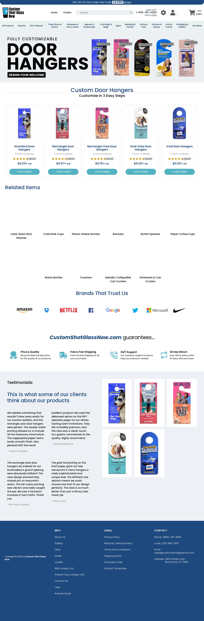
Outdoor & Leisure (157, 25)
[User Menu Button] (163, 13)
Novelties (197, 25)
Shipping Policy (113, 556)
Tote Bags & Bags (106, 25)
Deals (54, 12)
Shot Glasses (36, 25)
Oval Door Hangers (179, 146)
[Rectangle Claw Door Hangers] (102, 123)
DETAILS (127, 2)
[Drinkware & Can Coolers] (150, 253)
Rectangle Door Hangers (63, 147)
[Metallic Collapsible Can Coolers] (118, 253)
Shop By (22, 25)
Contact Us (61, 580)
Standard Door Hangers (24, 147)
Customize (24, 172)
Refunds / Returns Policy (118, 543)
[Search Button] (130, 12)
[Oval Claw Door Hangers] (141, 123)
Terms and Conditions (117, 549)
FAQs (58, 549)
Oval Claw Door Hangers (140, 147)
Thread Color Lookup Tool (69, 574)
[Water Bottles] (54, 253)
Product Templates (115, 568)
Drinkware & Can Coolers (72, 25)
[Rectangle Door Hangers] (63, 123)
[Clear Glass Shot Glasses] (21, 209)
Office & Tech (144, 25)
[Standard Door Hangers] (24, 123)
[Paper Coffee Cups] (183, 209)
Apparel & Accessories (89, 25)
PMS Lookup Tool (64, 568)
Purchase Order (113, 562)
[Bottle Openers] (150, 209)
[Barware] (118, 209)
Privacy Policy (112, 537)
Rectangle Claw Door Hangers (102, 147)
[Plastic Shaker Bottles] (86, 209)
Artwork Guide (63, 593)
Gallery (59, 543)
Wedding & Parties (130, 25)
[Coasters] (86, 253)
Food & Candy (169, 25)
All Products (8, 25)
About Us (60, 537)
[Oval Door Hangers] (179, 123)
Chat (154, 15)
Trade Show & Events (54, 25)
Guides (67, 12)
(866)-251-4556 (172, 537)
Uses (57, 587)
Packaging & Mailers (182, 25)
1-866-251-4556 (146, 12)
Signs (118, 25)
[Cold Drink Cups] (54, 209)
